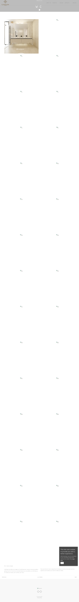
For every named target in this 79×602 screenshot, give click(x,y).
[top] (76, 599)
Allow (62, 563)
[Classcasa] (5, 3)
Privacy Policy (39, 597)
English (75, 2)
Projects (55, 2)
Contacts (67, 2)
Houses (61, 2)
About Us (49, 2)
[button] (39, 9)
